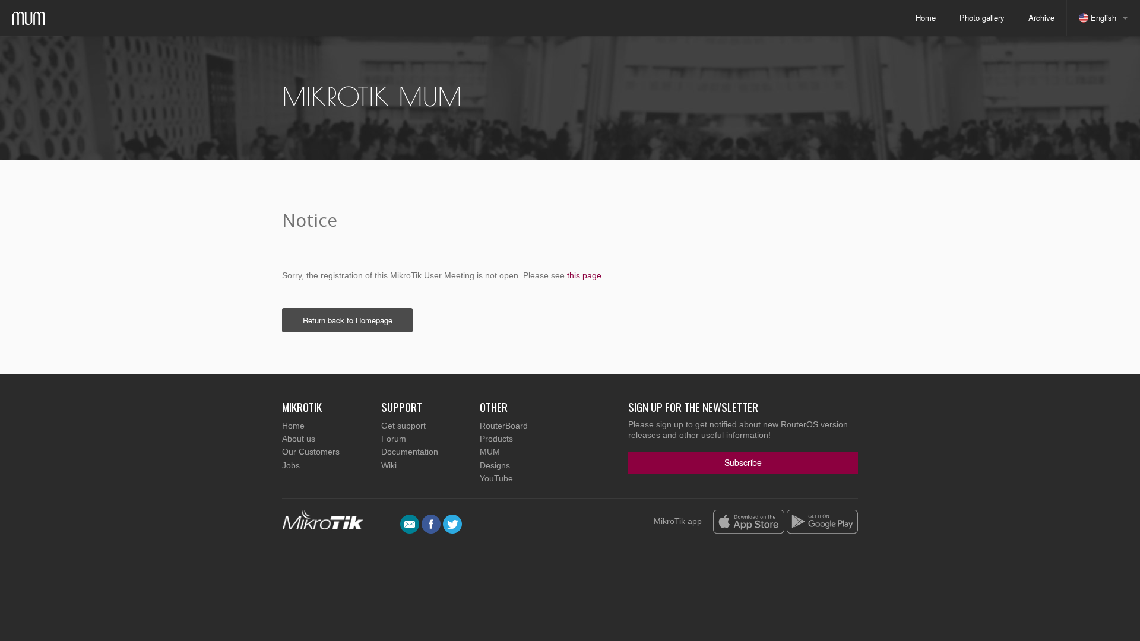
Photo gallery (982, 17)
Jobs (291, 465)
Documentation (409, 451)
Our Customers (311, 451)
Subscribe (743, 462)
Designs (495, 465)
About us (298, 438)
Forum (393, 438)
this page (584, 275)
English (1102, 17)
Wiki (389, 465)
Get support (403, 425)
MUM (490, 451)
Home (926, 17)
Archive (1041, 17)
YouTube (496, 478)
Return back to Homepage (347, 320)
